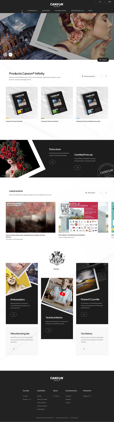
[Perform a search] (100, 1)
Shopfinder (46, 10)
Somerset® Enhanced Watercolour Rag (88, 121)
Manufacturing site (20, 333)
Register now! (87, 396)
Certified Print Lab (77, 10)
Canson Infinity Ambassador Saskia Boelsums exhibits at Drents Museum (25, 236)
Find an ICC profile (90, 299)
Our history (86, 333)
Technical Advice (54, 317)
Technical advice (60, 10)
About (90, 10)
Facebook (68, 396)
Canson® (25, 396)
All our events (91, 192)
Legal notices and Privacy (62, 417)
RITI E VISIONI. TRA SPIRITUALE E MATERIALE (72, 235)
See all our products (89, 76)
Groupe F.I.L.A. (27, 399)
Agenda (39, 396)
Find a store (55, 149)
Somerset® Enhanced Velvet (49, 121)
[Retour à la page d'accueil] (57, 4)
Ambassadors (17, 299)
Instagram (68, 399)
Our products (32, 10)
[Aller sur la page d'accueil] (22, 10)
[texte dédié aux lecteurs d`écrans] (10, 55)
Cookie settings (74, 417)
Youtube (67, 402)
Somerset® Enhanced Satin (14, 121)
